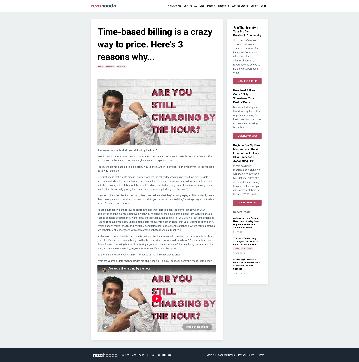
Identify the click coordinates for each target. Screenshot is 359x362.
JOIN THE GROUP (247, 81)
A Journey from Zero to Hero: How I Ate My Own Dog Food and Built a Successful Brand (246, 223)
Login (263, 5)
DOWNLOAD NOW (247, 136)
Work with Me (174, 5)
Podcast (211, 5)
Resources (223, 5)
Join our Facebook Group (221, 354)
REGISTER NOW (247, 202)
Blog (202, 5)
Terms (260, 354)
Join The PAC (190, 5)
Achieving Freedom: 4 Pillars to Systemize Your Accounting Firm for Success (246, 264)
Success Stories (240, 5)
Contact (254, 5)
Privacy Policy (246, 354)
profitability (110, 66)
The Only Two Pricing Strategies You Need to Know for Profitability (245, 241)
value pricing (121, 66)
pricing (100, 66)
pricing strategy (246, 248)
